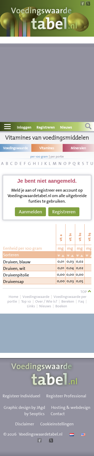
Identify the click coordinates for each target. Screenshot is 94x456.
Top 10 (26, 301)
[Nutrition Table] (82, 434)
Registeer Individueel (21, 396)
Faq (81, 301)
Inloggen (24, 127)
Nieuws (66, 127)
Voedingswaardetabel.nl (40, 434)
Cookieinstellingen (57, 424)
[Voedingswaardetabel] (44, 19)
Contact (58, 413)
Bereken (67, 301)
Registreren (46, 127)
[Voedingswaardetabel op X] (50, 441)
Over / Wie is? (46, 301)
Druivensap (13, 281)
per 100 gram (39, 156)
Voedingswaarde (35, 296)
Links (31, 306)
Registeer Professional (66, 396)
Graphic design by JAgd (24, 407)
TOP (83, 291)
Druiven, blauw (17, 262)
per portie (57, 156)
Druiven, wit (14, 268)
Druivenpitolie (16, 275)
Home (13, 296)
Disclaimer (24, 424)
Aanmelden (30, 212)
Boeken (61, 306)
